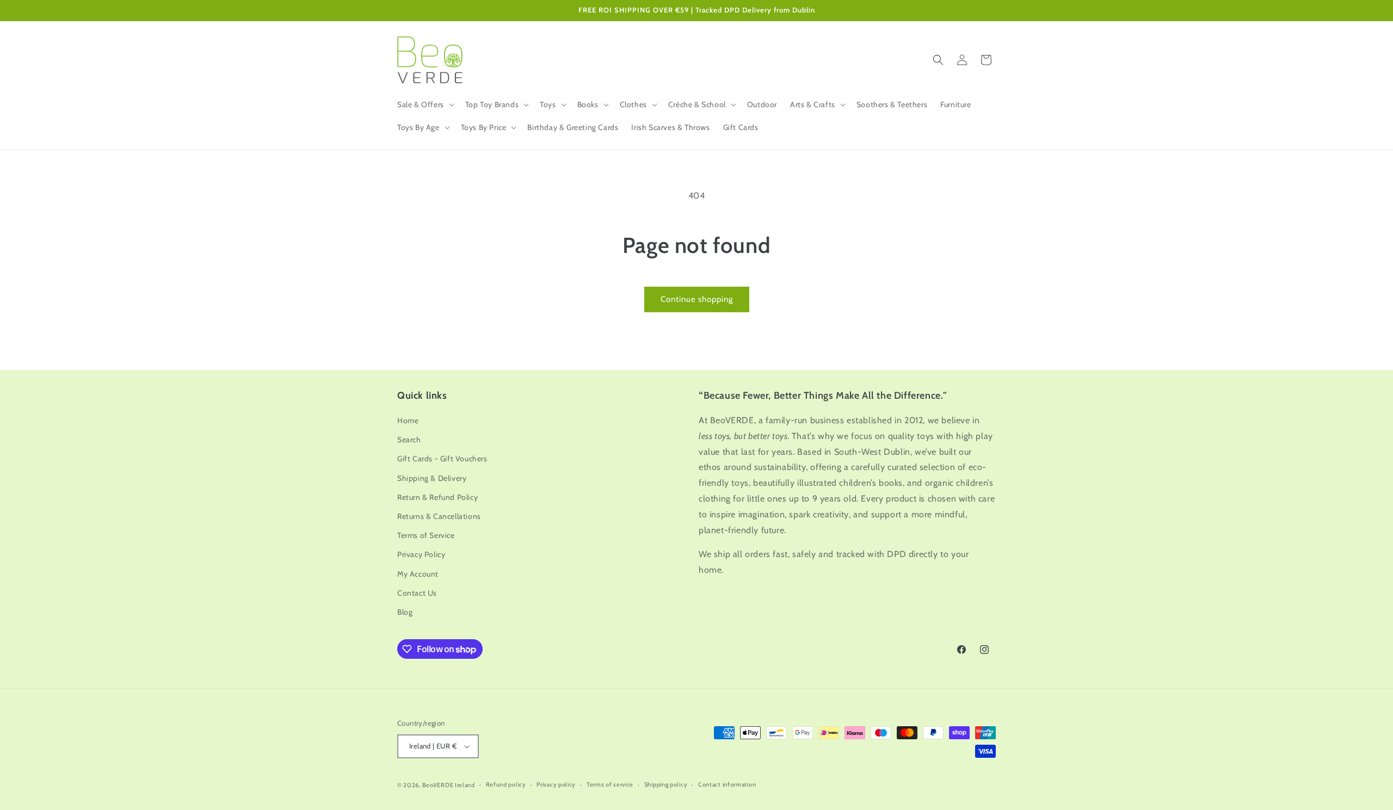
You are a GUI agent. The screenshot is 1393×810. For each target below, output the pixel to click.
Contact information (727, 784)
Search (409, 439)
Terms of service (610, 784)
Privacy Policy (421, 554)
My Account (418, 574)
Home (407, 420)
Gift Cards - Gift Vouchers (442, 458)
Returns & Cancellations (439, 516)
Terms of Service (426, 535)
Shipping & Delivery (431, 478)
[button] (425, 104)
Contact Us (417, 593)
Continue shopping (697, 299)
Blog (404, 612)
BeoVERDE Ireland (448, 785)
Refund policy (506, 784)
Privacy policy (556, 784)
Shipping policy (666, 784)
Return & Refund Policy (437, 497)
